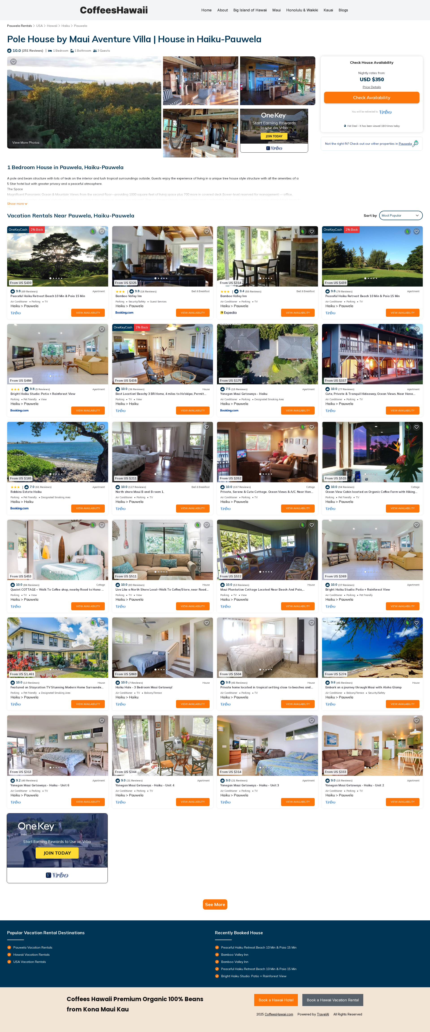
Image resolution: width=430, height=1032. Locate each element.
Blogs (343, 10)
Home (206, 10)
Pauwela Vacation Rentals (32, 947)
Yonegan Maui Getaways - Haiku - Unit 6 (40, 785)
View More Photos (25, 142)
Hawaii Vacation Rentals (31, 955)
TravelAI (323, 1014)
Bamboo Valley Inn (129, 296)
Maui (276, 10)
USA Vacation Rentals (29, 962)
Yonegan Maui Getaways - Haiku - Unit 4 (145, 785)
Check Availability (371, 97)
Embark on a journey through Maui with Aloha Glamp (363, 687)
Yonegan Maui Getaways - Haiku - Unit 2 (354, 785)
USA (39, 26)
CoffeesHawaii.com (279, 1014)
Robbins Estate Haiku (26, 492)
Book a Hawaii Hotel (276, 1000)
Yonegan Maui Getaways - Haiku (243, 394)
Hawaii (52, 26)
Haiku (66, 26)
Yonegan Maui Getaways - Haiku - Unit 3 (249, 785)
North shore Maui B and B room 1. (140, 492)
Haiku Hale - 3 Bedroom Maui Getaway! (144, 687)
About (222, 10)
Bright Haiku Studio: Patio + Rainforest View (43, 394)
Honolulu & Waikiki (302, 10)
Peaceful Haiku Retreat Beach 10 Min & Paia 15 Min (48, 296)
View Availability (88, 312)
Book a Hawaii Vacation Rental (333, 1000)
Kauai (328, 10)
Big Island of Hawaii (250, 10)
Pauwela (80, 26)
